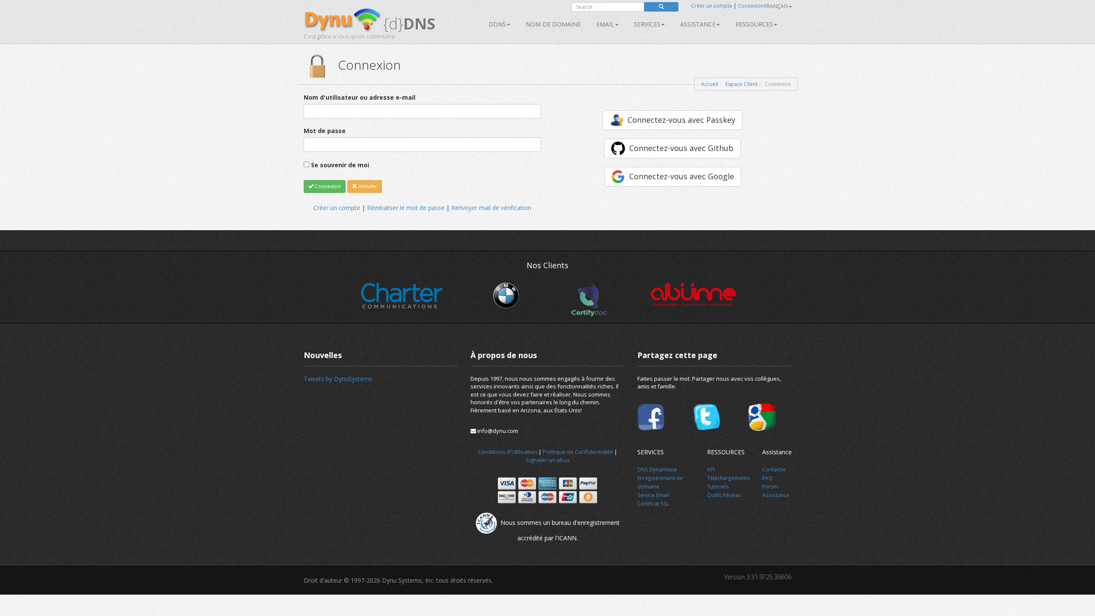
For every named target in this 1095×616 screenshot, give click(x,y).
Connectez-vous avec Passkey (681, 120)
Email (605, 24)
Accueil (709, 84)
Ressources (754, 24)
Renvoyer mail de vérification (491, 208)
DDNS (497, 24)
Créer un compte (711, 5)
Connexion (751, 5)
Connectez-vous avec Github (681, 148)
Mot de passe (325, 131)
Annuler (367, 186)
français (776, 6)
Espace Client (741, 84)
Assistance (698, 24)
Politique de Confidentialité (578, 452)
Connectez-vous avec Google (681, 176)
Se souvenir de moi (340, 165)
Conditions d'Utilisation (507, 452)
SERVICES (647, 24)
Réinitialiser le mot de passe (405, 208)
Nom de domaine (553, 24)
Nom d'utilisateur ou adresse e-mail (359, 97)
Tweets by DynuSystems (338, 379)
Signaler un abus (548, 460)
